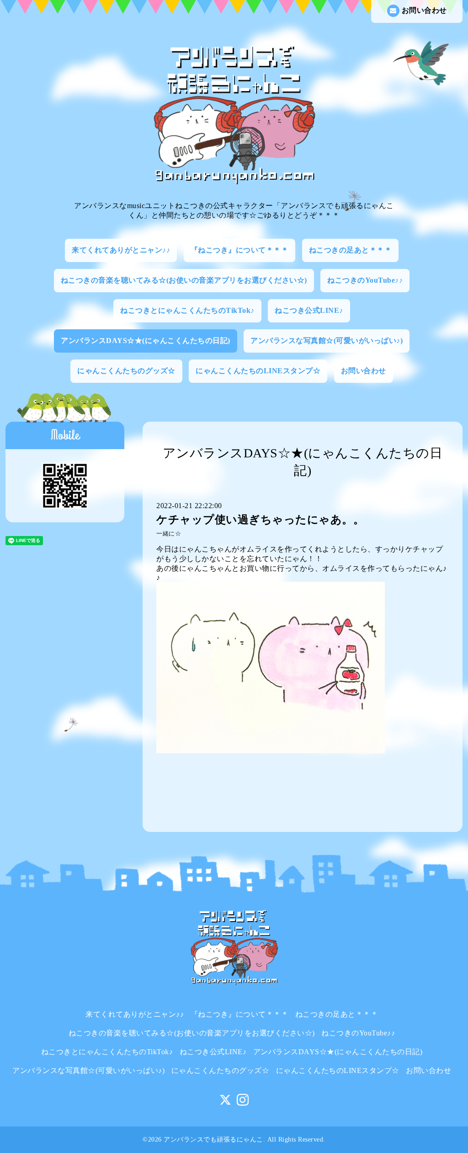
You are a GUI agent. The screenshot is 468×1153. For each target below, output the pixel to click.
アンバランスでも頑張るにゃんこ (213, 1139)
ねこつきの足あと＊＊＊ (350, 250)
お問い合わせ (424, 10)
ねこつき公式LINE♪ (309, 310)
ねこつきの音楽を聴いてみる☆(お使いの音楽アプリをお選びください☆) (184, 280)
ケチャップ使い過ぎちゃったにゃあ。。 (260, 520)
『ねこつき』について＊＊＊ (240, 250)
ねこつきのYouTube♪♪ (365, 280)
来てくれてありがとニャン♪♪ (121, 250)
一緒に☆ (168, 534)
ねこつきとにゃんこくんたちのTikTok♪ (187, 310)
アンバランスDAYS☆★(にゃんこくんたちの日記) (145, 340)
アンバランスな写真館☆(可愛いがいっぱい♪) (326, 340)
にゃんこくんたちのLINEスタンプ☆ (258, 371)
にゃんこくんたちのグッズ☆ (126, 371)
